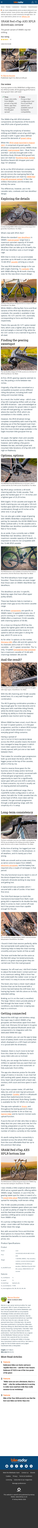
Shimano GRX (6, 642)
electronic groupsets (9, 865)
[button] (19, 292)
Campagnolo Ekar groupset (24, 649)
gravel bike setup (10, 1198)
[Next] (33, 291)
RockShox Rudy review (25, 158)
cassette (14, 262)
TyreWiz (16, 1094)
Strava (24, 1106)
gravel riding (26, 138)
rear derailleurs (24, 237)
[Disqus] (19, 1431)
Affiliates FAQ (26, 16)
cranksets (25, 269)
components (16, 610)
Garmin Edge (6, 1114)
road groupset (13, 150)
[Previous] (5, 291)
